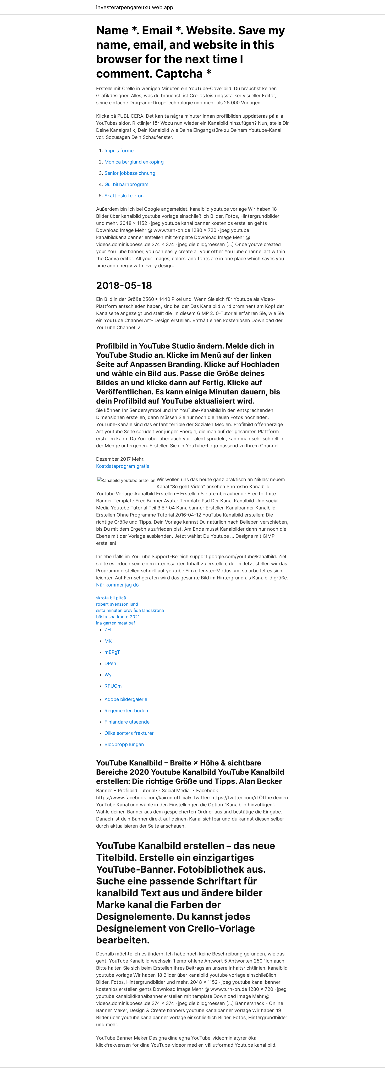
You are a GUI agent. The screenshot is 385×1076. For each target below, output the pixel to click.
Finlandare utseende (127, 722)
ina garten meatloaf (115, 623)
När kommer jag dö (117, 585)
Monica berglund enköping (134, 162)
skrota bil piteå (111, 597)
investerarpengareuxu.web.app (134, 7)
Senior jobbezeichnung (129, 173)
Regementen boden (126, 710)
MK (108, 641)
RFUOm (113, 686)
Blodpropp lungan (124, 744)
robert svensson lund (117, 604)
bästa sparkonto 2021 (118, 616)
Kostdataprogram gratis (122, 466)
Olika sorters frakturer (129, 733)
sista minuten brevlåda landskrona (130, 610)
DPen (110, 663)
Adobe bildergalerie (125, 699)
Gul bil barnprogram (126, 184)
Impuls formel (119, 150)
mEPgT (112, 652)
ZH (107, 629)
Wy (108, 674)
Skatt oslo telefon (124, 195)
